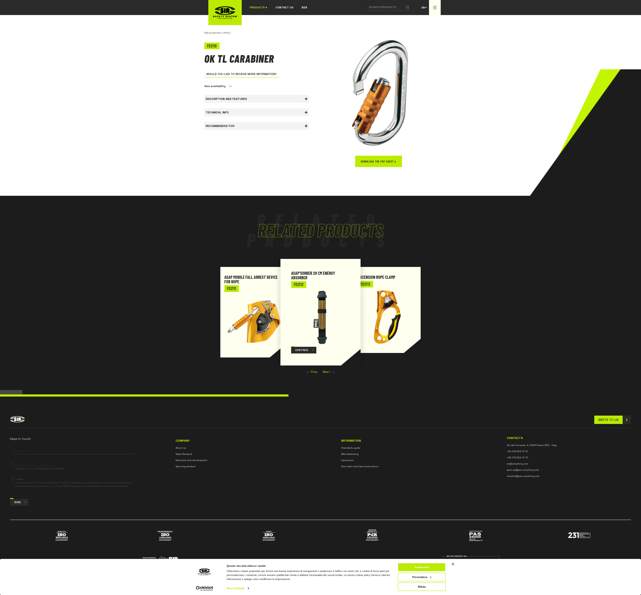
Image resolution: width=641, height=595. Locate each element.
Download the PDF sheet (377, 161)
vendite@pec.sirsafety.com (523, 476)
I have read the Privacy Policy (34, 465)
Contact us (284, 7)
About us (181, 447)
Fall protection (212, 32)
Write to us (608, 420)
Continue (301, 350)
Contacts (515, 437)
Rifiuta (421, 586)
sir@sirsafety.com (517, 463)
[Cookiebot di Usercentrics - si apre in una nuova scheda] (204, 588)
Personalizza (419, 577)
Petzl (226, 32)
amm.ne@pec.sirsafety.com (523, 469)
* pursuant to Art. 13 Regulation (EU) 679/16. (40, 467)
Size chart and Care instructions (359, 466)
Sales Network (184, 454)
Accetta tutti (422, 567)
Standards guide (350, 447)
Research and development (191, 460)
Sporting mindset (186, 466)
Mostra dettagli (236, 588)
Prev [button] (314, 372)
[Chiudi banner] (453, 564)
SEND (17, 502)
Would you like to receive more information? (241, 74)
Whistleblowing (350, 454)
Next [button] (326, 372)
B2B (304, 7)
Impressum (347, 460)
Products (257, 7)
